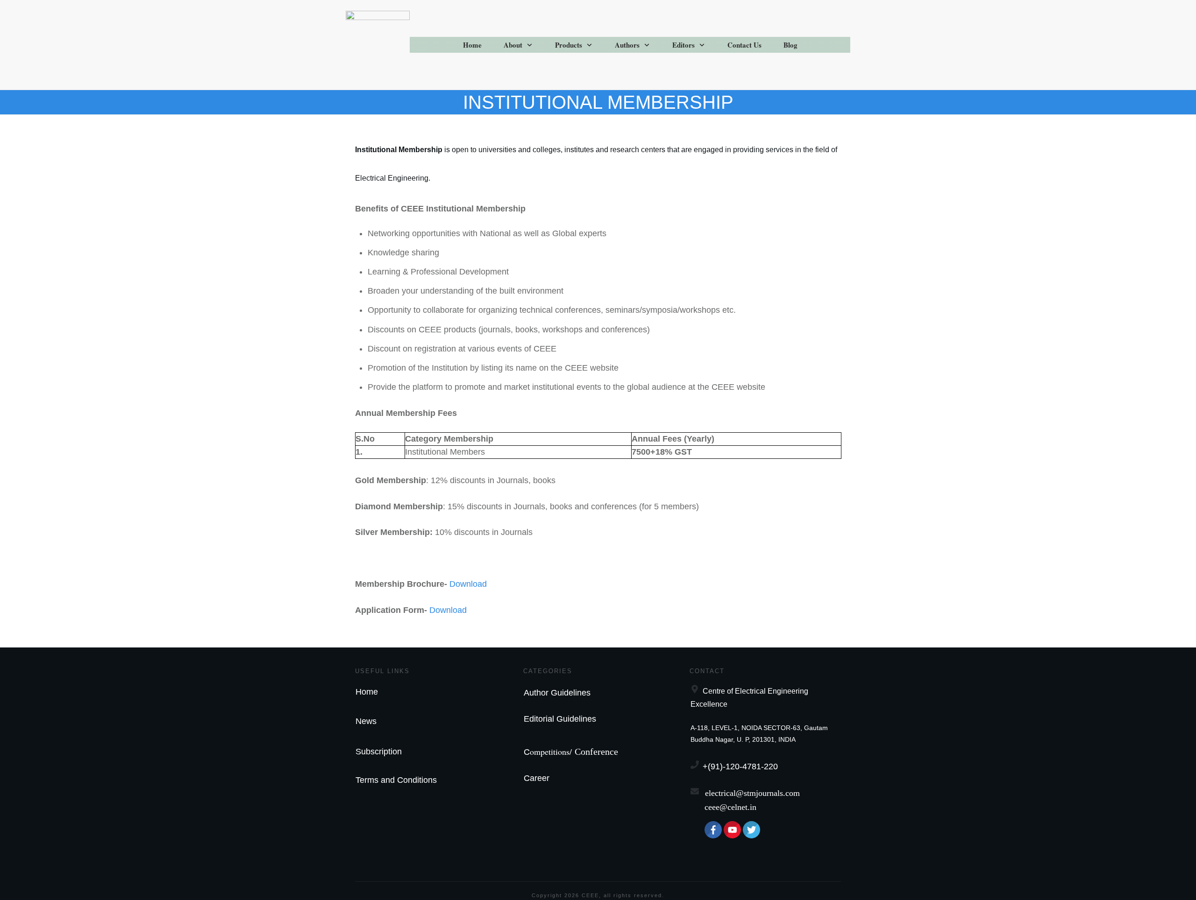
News (366, 721)
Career (536, 778)
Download (468, 584)
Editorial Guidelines (560, 719)
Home (367, 691)
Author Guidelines (557, 692)
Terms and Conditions (396, 780)
